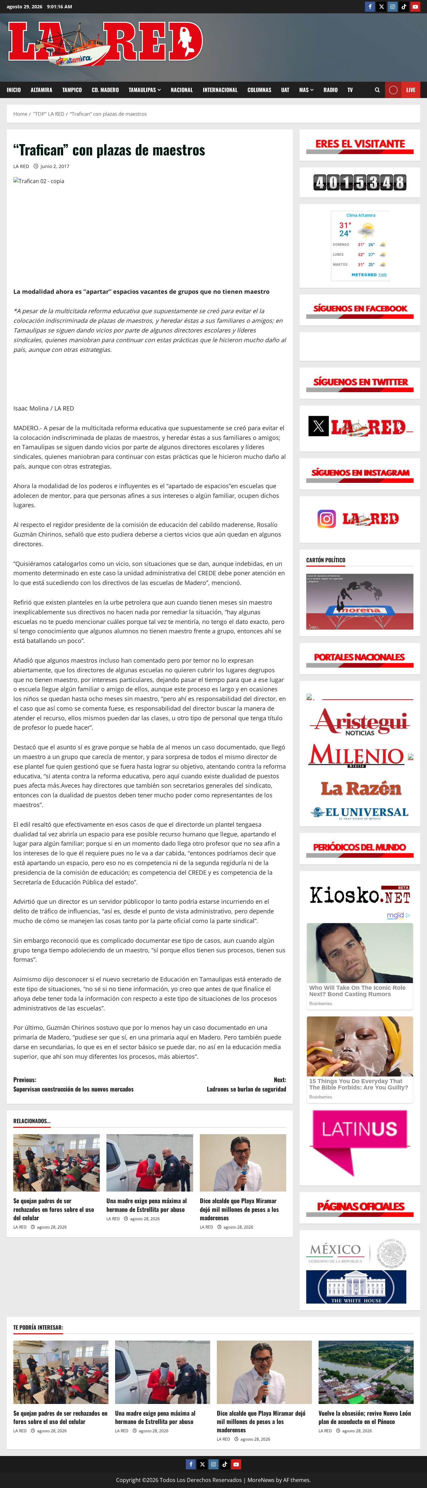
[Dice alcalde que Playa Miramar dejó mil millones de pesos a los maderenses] (243, 1163)
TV (350, 90)
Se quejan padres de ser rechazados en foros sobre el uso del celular (53, 1209)
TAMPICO (72, 90)
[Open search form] (377, 89)
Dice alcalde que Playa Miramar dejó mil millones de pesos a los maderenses (239, 1209)
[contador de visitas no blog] (360, 182)
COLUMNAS (259, 90)
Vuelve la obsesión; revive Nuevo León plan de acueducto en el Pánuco (365, 1417)
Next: (246, 1084)
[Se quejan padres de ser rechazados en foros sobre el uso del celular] (56, 1163)
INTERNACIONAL (220, 90)
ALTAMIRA (41, 90)
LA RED (21, 166)
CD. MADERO (105, 90)
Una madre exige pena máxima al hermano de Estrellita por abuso (146, 1204)
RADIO (331, 90)
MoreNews (261, 1480)
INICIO (14, 90)
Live (410, 90)
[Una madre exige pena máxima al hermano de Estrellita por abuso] (149, 1163)
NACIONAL (182, 90)
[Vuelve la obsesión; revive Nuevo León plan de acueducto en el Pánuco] (366, 1372)
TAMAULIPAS (142, 90)
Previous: (73, 1084)
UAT (285, 90)
